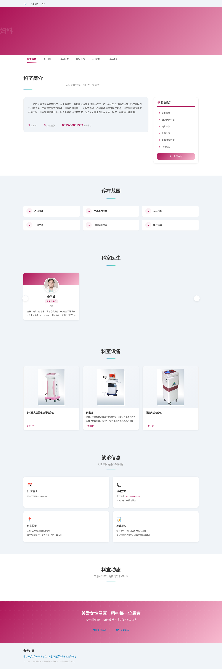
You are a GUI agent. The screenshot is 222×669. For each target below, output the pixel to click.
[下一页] (197, 298)
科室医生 (64, 59)
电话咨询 (178, 156)
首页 (25, 3)
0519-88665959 (72, 125)
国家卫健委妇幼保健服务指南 (62, 656)
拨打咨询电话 (122, 629)
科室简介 (31, 59)
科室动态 (113, 59)
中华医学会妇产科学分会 (35, 656)
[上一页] (25, 298)
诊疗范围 (47, 59)
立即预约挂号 (99, 629)
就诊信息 (96, 59)
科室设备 (80, 59)
